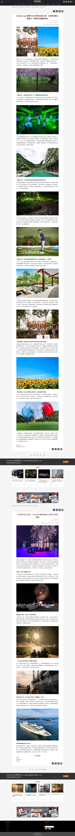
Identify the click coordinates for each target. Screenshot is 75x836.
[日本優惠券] (37, 497)
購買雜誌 (47, 4)
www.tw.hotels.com (21, 446)
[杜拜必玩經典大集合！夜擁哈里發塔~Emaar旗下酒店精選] (17, 478)
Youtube (7, 828)
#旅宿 (51, 24)
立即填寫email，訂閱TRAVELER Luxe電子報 (50, 824)
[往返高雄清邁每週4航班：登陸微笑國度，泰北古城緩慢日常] (57, 478)
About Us (7, 823)
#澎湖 (53, 522)
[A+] (16, 11)
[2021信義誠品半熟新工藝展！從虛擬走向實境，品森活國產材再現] (17, 793)
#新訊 (48, 24)
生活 (27, 4)
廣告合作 (53, 4)
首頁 (13, 6)
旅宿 (23, 4)
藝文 (30, 4)
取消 (49, 828)
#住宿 (44, 24)
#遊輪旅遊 (57, 522)
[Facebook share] (54, 11)
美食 (19, 4)
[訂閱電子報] (71, 2)
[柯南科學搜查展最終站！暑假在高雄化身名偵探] (44, 793)
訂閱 (66, 461)
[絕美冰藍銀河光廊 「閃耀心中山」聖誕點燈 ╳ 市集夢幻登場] (31, 793)
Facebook (7, 825)
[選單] (2, 1)
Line (7, 827)
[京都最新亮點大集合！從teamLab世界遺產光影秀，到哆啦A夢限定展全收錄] (44, 478)
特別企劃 (42, 4)
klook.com (20, 759)
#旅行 (54, 24)
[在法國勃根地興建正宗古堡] (57, 793)
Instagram (7, 826)
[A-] (13, 11)
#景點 (58, 24)
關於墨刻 (58, 4)
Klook (19, 760)
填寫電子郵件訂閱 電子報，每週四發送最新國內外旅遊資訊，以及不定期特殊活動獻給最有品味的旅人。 (24, 461)
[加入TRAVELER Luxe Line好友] (68, 2)
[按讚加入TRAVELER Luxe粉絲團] (64, 2)
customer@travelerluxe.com (37, 834)
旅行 (16, 4)
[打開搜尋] (73, 2)
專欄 (38, 4)
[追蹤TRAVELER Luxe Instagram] (66, 2)
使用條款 (7, 829)
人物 (34, 4)
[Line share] (62, 11)
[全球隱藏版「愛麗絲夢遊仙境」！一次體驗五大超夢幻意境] (31, 478)
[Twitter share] (57, 11)
